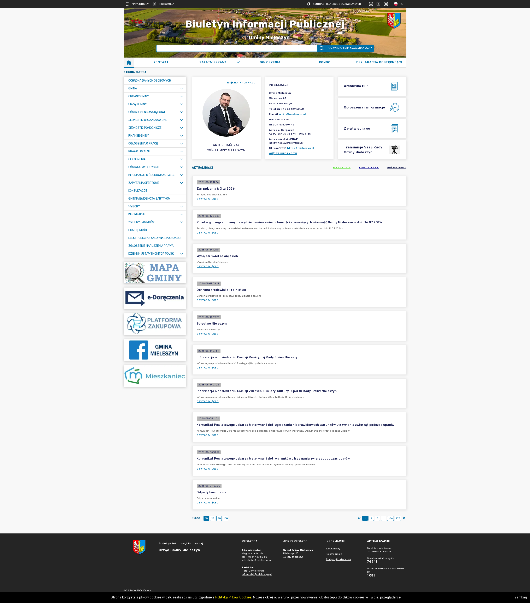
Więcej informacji (283, 153)
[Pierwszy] (359, 518)
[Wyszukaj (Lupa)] (321, 48)
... (384, 518)
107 (398, 518)
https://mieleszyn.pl (300, 148)
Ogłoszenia (396, 167)
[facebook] (155, 350)
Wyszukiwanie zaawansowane (350, 48)
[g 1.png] (394, 21)
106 (390, 518)
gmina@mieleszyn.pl (292, 114)
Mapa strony (140, 3)
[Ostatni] (404, 518)
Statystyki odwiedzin (338, 559)
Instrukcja (166, 3)
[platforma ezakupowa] (155, 324)
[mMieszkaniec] (155, 376)
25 (212, 518)
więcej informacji (242, 82)
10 (206, 518)
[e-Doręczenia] (155, 298)
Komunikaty (369, 167)
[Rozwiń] (238, 62)
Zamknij (520, 597)
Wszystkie (342, 167)
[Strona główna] (129, 62)
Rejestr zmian (334, 553)
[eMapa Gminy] (155, 272)
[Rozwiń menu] (181, 88)
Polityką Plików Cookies (233, 597)
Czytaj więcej (208, 198)
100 (225, 518)
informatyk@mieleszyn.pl (257, 574)
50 (219, 518)
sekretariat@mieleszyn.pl (256, 560)
